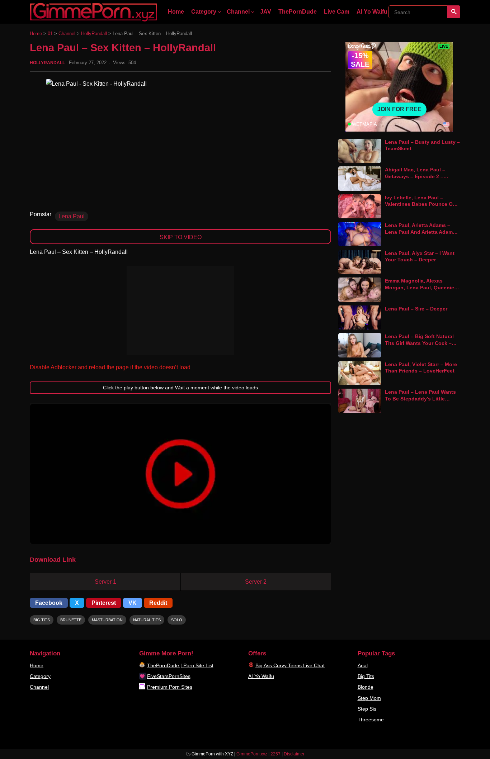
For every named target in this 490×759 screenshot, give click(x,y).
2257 (275, 753)
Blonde (365, 687)
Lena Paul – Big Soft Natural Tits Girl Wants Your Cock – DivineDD (419, 342)
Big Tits (366, 676)
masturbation (107, 620)
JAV (265, 12)
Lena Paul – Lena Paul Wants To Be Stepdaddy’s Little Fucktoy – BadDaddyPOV (420, 398)
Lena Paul (71, 216)
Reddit (158, 603)
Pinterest (103, 603)
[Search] (453, 11)
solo (176, 620)
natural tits (147, 620)
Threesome (371, 719)
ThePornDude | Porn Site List (180, 665)
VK (132, 603)
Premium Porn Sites (169, 687)
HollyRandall (94, 33)
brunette (70, 620)
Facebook (48, 603)
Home (176, 12)
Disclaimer (294, 753)
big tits (41, 620)
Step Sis (367, 709)
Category (203, 12)
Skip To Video (181, 237)
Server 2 (256, 582)
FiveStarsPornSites (168, 676)
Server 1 (105, 582)
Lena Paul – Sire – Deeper (416, 309)
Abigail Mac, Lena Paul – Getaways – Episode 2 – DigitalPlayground (415, 176)
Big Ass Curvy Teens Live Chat (290, 665)
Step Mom (369, 698)
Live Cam (336, 12)
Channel (238, 12)
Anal (363, 665)
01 (50, 33)
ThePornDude (297, 12)
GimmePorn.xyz (251, 753)
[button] (180, 474)
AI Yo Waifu (372, 12)
